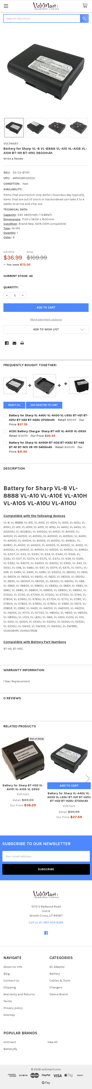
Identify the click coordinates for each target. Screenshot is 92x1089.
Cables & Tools (59, 980)
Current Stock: (18, 276)
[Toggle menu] (6, 6)
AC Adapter (57, 967)
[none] (46, 70)
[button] (46, 329)
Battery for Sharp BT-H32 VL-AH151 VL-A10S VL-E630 (23, 787)
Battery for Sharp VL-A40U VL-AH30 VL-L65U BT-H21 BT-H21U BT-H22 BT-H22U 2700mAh (69, 797)
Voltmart (9, 1042)
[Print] (22, 343)
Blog (6, 974)
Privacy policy (13, 1008)
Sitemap (9, 1015)
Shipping (9, 987)
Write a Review (13, 159)
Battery (54, 974)
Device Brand (58, 994)
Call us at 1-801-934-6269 (46, 922)
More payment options (46, 319)
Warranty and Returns (19, 994)
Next (87, 778)
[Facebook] (6, 343)
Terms (7, 1001)
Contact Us (11, 980)
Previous (4, 778)
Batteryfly (10, 1049)
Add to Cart (69, 785)
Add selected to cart (44, 405)
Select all (14, 405)
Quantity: (11, 287)
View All (52, 1042)
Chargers (55, 987)
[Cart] (86, 6)
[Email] (14, 343)
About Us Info (12, 967)
